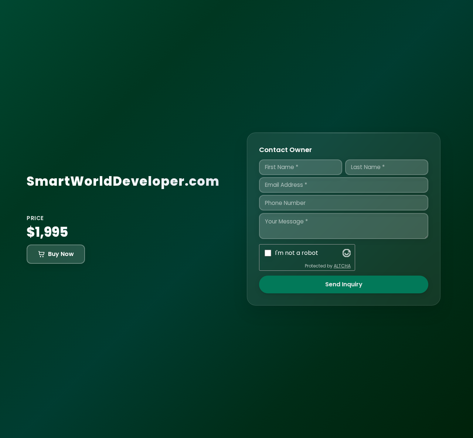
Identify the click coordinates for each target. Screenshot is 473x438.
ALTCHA (342, 266)
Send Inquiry (344, 284)
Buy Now (61, 254)
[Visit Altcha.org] (347, 253)
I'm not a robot (296, 253)
